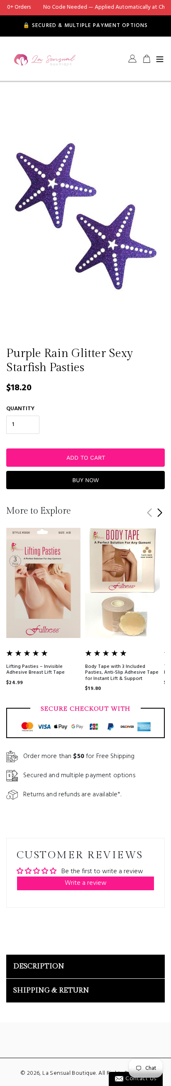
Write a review (86, 883)
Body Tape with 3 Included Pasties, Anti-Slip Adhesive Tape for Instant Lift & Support (122, 672)
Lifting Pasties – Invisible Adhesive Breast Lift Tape (35, 669)
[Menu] (160, 59)
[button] (159, 513)
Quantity (20, 408)
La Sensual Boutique (69, 1073)
